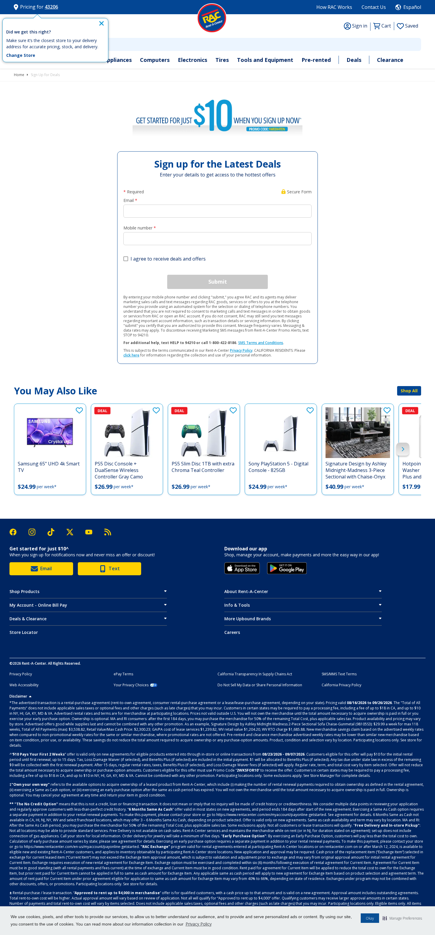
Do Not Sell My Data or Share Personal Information (260, 685)
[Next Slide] (402, 449)
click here (131, 355)
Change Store (20, 55)
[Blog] (107, 532)
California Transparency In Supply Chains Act (255, 674)
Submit (217, 281)
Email (128, 200)
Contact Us (374, 7)
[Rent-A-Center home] (212, 18)
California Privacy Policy (341, 685)
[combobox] (217, 44)
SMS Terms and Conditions (260, 342)
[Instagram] (34, 532)
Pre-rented (316, 59)
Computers (155, 59)
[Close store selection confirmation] (101, 23)
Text (114, 568)
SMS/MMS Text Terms (339, 674)
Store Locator (23, 632)
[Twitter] (72, 532)
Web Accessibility (23, 685)
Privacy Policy (199, 924)
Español (412, 7)
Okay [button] (370, 918)
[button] (402, 918)
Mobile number (137, 228)
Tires (222, 59)
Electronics (192, 59)
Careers (232, 632)
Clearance (390, 59)
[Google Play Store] (287, 568)
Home (19, 74)
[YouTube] (91, 532)
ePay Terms (123, 674)
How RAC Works (334, 7)
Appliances (118, 59)
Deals (354, 59)
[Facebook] (15, 532)
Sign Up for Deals (45, 74)
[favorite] (79, 410)
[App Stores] (242, 568)
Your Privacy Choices (131, 685)
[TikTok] (53, 532)
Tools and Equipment (265, 59)
